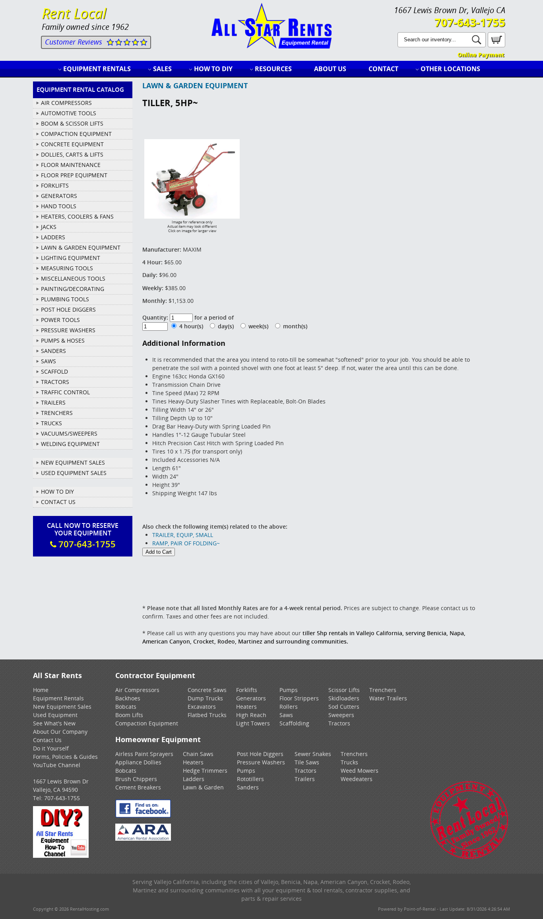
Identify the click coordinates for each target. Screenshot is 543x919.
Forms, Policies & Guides (65, 756)
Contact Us (58, 502)
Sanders (248, 787)
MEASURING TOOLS (67, 268)
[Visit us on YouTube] (61, 855)
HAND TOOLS (58, 206)
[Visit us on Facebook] (143, 815)
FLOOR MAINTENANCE (71, 165)
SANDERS (53, 351)
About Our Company (60, 731)
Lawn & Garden (203, 787)
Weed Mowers (359, 770)
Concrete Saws (207, 690)
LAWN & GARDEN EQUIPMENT (80, 247)
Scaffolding (294, 723)
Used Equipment (55, 715)
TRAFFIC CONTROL (65, 392)
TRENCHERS (57, 413)
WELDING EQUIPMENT (70, 444)
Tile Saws (307, 762)
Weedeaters (356, 779)
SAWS (48, 361)
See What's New (54, 723)
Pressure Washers (261, 762)
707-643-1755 (469, 22)
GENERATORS (59, 196)
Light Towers (253, 723)
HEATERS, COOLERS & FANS (77, 216)
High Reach (251, 715)
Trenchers (382, 690)
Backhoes (127, 698)
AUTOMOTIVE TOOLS (68, 113)
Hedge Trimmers (205, 770)
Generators (251, 698)
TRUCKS (51, 423)
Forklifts (246, 690)
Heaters (246, 706)
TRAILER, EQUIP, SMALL (182, 535)
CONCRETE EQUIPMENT (72, 144)
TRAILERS (53, 402)
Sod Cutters (343, 706)
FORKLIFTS (55, 185)
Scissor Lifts (344, 690)
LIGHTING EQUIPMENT (70, 258)
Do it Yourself (51, 748)
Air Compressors (137, 690)
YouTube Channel (56, 765)
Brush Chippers (136, 779)
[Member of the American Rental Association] (143, 838)
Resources (273, 68)
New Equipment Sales (73, 462)
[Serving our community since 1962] (469, 857)
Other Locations (450, 68)
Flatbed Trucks (207, 715)
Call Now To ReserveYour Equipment (82, 535)
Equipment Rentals (97, 68)
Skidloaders (343, 698)
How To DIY (57, 491)
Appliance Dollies (138, 762)
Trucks (349, 762)
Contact (383, 68)
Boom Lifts (129, 715)
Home (40, 690)
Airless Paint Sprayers (144, 754)
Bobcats (125, 706)
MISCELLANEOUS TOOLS (73, 278)
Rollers (288, 706)
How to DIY (213, 68)
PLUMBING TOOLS (65, 299)
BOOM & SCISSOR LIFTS (72, 123)
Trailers (305, 779)
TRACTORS (55, 382)
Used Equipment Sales (74, 473)
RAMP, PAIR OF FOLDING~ (186, 543)
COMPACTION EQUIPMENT (76, 134)
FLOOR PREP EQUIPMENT (74, 175)
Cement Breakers (138, 787)
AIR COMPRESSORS (66, 103)
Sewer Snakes (313, 754)
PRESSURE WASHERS (68, 330)
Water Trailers (388, 698)
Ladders (193, 779)
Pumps (288, 690)
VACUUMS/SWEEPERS (69, 433)
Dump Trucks (205, 698)
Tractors (339, 723)
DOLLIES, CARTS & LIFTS (72, 154)
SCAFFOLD (54, 371)
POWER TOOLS (60, 320)
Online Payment (481, 54)
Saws (286, 715)
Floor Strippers (299, 698)
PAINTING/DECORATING (72, 289)
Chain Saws (198, 754)
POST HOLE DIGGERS (68, 309)
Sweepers (341, 715)
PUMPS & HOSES (63, 340)
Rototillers (250, 779)
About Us (330, 68)
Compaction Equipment (146, 723)
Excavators (202, 706)
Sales (162, 68)
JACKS (48, 227)
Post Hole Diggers (260, 754)
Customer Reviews (73, 42)
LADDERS (53, 237)
